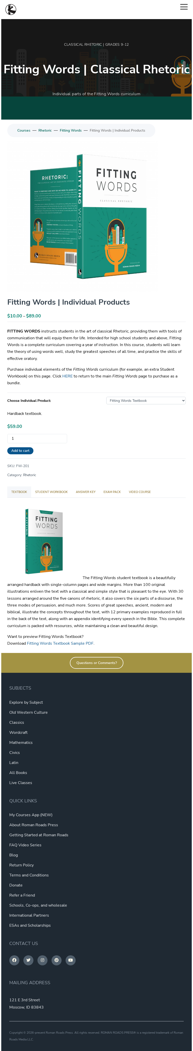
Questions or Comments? (96, 662)
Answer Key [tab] (85, 492)
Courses (23, 130)
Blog (13, 855)
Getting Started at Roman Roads (38, 835)
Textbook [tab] (19, 492)
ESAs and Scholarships (30, 925)
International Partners (29, 915)
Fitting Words (71, 130)
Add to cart (20, 450)
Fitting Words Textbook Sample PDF (60, 643)
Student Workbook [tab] (51, 492)
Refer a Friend (22, 895)
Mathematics (21, 742)
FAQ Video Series (25, 845)
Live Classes (20, 783)
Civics (14, 752)
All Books (18, 773)
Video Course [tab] (140, 492)
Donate (16, 885)
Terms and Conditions (29, 875)
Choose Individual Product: (29, 400)
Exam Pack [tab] (112, 492)
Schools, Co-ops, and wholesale (38, 905)
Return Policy (21, 865)
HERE (67, 376)
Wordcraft (18, 732)
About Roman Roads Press (33, 825)
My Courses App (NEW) (31, 815)
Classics (16, 722)
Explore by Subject (26, 702)
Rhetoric (45, 130)
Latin (13, 762)
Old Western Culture (28, 712)
